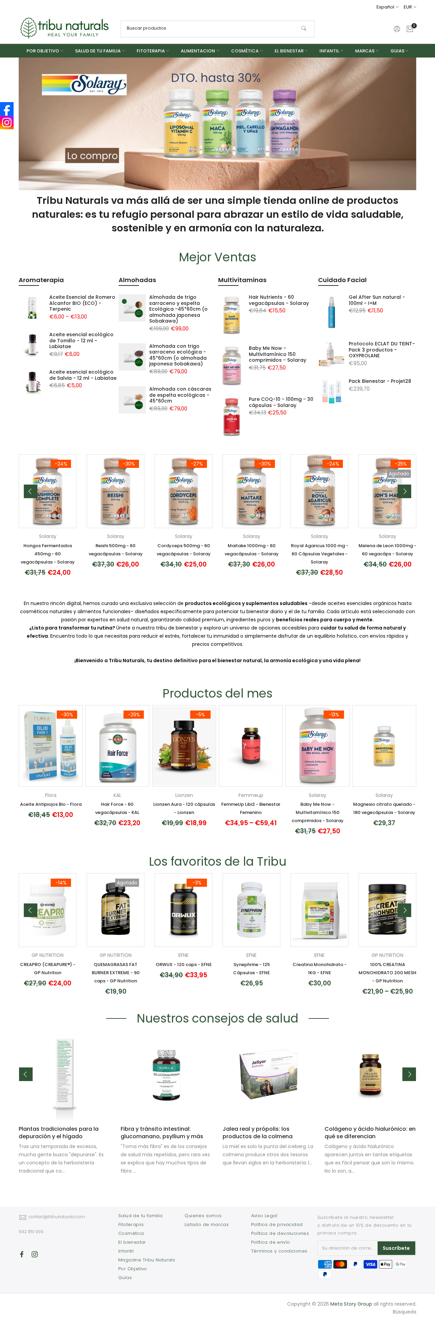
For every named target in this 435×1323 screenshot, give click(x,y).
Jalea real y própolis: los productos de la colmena (258, 1132)
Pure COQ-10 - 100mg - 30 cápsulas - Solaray (281, 402)
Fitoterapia (130, 1224)
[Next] (404, 491)
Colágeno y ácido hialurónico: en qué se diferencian (370, 1132)
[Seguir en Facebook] (22, 1254)
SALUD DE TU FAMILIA (98, 51)
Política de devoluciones (280, 1233)
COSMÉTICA (245, 51)
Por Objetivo (132, 1268)
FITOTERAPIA (151, 51)
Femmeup (251, 795)
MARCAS (365, 51)
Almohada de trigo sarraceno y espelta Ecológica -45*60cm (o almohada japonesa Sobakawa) (178, 309)
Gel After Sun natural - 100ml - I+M (377, 300)
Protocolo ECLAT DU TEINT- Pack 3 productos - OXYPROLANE (382, 349)
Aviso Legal (264, 1215)
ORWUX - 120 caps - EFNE (184, 964)
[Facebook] (7, 109)
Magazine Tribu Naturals (146, 1260)
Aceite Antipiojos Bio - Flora (51, 804)
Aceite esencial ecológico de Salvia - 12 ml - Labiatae (83, 375)
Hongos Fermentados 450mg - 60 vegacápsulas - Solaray (48, 553)
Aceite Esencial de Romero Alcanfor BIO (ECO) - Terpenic (82, 303)
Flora (50, 795)
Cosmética (131, 1233)
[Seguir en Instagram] (35, 1254)
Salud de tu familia (140, 1215)
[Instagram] (7, 122)
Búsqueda (404, 1311)
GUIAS (397, 51)
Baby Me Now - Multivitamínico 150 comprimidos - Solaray (277, 354)
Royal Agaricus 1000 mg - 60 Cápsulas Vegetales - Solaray (319, 553)
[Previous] (30, 491)
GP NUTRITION (48, 955)
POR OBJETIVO (43, 51)
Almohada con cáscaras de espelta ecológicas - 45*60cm (180, 395)
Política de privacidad (277, 1224)
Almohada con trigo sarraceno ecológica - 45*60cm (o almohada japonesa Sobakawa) (178, 355)
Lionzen (184, 795)
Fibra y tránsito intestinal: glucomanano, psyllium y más (162, 1132)
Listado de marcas (207, 1224)
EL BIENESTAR (289, 51)
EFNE (183, 955)
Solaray (47, 536)
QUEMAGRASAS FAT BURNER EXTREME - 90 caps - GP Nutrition (116, 972)
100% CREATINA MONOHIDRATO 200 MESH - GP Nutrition (387, 972)
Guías (125, 1277)
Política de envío (270, 1242)
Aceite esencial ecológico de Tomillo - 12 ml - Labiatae (81, 340)
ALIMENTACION (198, 51)
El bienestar (132, 1242)
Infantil (126, 1251)
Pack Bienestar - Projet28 (380, 381)
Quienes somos (203, 1215)
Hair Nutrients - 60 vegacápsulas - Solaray (279, 300)
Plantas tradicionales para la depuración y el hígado (59, 1132)
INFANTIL (329, 51)
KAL (117, 795)
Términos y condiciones (279, 1251)
